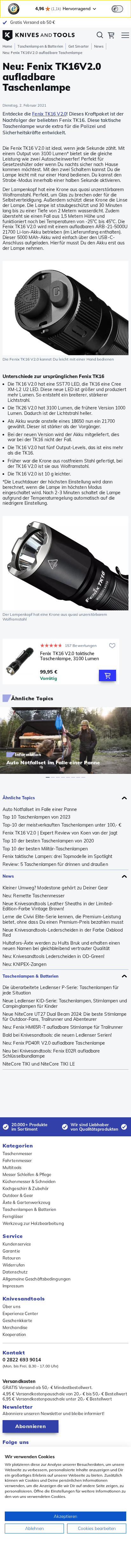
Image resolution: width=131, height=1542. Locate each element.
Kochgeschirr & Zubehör (26, 1188)
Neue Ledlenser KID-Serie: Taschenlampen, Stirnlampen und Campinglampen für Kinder (65, 1003)
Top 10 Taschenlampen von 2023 (36, 817)
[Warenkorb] (111, 36)
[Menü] (125, 36)
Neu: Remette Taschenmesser (34, 896)
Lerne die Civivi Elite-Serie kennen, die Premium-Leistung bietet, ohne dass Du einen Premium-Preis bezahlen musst (63, 919)
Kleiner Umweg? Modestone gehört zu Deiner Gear (55, 888)
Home (7, 46)
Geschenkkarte (17, 1320)
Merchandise (15, 1327)
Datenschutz (15, 1271)
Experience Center (20, 1313)
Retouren (12, 1257)
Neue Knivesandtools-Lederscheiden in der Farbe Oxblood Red (63, 932)
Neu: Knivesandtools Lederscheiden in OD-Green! (54, 956)
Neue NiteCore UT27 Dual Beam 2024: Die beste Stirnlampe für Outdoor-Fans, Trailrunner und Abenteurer (65, 1017)
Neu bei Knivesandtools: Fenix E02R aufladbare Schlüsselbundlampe (51, 1053)
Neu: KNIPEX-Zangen (24, 964)
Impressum (13, 1285)
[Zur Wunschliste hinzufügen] (112, 646)
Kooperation (14, 1334)
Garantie (11, 1250)
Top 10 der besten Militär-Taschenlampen (45, 849)
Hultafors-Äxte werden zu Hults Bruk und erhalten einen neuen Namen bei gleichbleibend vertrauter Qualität (61, 945)
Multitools (12, 1167)
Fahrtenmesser (17, 1160)
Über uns (11, 1306)
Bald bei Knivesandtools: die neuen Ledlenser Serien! (57, 1035)
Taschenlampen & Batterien (40, 46)
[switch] (117, 8)
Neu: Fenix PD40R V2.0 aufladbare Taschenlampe (54, 1043)
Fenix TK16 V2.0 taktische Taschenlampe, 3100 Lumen (69, 656)
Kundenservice (17, 1243)
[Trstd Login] (121, 8)
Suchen (100, 36)
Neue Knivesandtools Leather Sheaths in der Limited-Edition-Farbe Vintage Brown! (58, 906)
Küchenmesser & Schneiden (29, 1181)
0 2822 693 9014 (22, 1360)
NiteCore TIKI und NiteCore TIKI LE (39, 1064)
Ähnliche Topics (19, 797)
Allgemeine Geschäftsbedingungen (37, 1278)
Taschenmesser (17, 1153)
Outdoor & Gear (18, 1195)
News (98, 46)
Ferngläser (13, 1216)
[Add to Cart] (107, 675)
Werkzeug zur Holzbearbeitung (33, 1223)
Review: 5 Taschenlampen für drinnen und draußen (55, 864)
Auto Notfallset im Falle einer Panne (40, 809)
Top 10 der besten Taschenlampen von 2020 (48, 841)
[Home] (39, 34)
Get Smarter (78, 46)
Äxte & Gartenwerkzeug (26, 1202)
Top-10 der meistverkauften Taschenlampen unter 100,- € (62, 825)
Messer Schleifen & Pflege (27, 1174)
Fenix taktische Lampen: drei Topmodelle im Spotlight (57, 856)
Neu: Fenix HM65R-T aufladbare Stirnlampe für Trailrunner (63, 1027)
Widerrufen (14, 1264)
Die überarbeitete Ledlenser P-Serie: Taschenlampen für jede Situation (61, 990)
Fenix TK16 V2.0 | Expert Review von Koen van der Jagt (60, 833)
